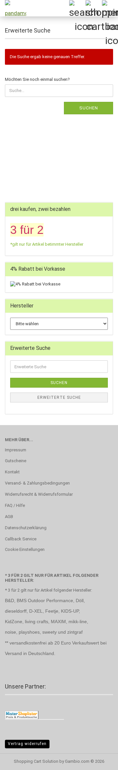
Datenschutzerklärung (26, 527)
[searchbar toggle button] (77, 8)
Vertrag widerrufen (27, 743)
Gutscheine (15, 460)
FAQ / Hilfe (15, 505)
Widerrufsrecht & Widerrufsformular (39, 494)
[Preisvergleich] (21, 714)
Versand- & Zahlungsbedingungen (37, 483)
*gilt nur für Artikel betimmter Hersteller (46, 244)
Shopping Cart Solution (36, 761)
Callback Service (20, 538)
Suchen (88, 107)
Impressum (15, 449)
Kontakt (12, 471)
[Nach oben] (100, 760)
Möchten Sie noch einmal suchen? (37, 79)
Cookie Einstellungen (25, 549)
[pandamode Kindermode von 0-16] (13, 8)
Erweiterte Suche (59, 397)
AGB (9, 516)
